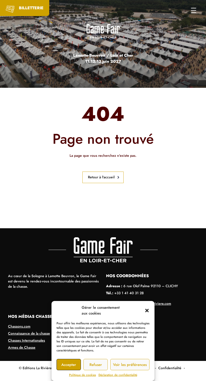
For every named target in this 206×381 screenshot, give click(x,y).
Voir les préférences (130, 364)
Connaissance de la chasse (29, 333)
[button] (146, 310)
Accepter (68, 364)
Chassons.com (19, 326)
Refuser (95, 364)
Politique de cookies (82, 375)
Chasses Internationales (26, 340)
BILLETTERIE (31, 8)
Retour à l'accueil (101, 177)
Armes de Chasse (21, 347)
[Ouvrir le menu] (193, 10)
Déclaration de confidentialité (117, 375)
